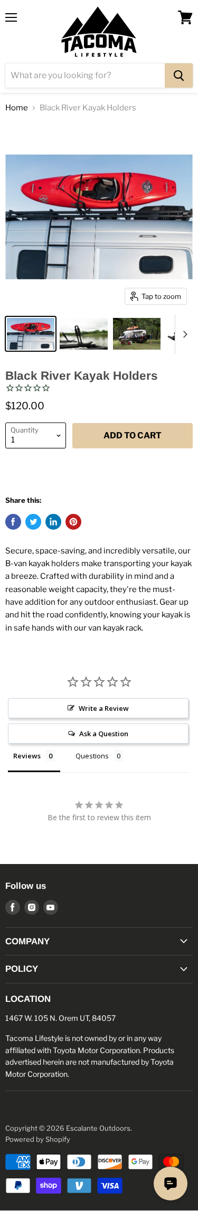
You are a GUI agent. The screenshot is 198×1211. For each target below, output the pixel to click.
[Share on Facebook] (13, 522)
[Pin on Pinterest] (73, 522)
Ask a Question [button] (103, 733)
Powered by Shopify (37, 1139)
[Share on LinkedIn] (53, 522)
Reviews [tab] (27, 756)
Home (16, 108)
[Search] (179, 75)
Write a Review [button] (104, 708)
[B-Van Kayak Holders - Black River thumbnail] (30, 334)
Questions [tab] (92, 756)
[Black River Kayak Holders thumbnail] (83, 334)
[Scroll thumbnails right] (183, 334)
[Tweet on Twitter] (33, 522)
